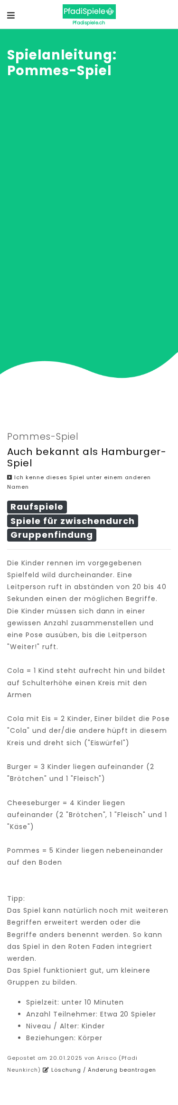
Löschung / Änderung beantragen (102, 1070)
